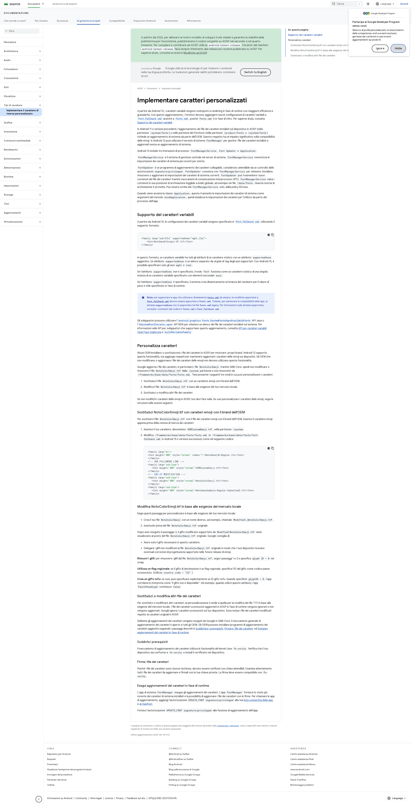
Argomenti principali (88, 20)
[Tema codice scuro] (269, 235)
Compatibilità (117, 20)
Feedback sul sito (136, 798)
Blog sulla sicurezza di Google (184, 769)
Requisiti (51, 759)
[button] (19, 51)
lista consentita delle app (258, 700)
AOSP (140, 88)
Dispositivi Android (145, 20)
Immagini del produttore (59, 774)
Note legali (96, 798)
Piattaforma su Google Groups (184, 774)
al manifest (145, 704)
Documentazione (16, 13)
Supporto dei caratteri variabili (154, 122)
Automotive (171, 20)
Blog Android (175, 764)
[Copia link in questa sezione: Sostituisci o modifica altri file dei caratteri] (204, 596)
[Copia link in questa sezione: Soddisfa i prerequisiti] (171, 642)
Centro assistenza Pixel (302, 759)
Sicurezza (62, 20)
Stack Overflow (298, 779)
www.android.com (299, 769)
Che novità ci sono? (15, 20)
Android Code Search (65, 3)
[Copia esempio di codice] (273, 235)
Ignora (380, 48)
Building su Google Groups (182, 779)
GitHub (50, 784)
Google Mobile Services (302, 774)
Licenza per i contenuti (228, 725)
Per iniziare (41, 20)
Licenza (109, 798)
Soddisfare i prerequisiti (209, 628)
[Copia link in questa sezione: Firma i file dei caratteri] (172, 662)
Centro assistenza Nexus (302, 764)
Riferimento (194, 20)
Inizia (398, 48)
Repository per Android (58, 754)
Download (52, 764)
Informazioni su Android (59, 798)
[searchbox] (21, 31)
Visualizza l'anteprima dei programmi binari (69, 769)
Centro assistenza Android (303, 754)
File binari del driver (57, 779)
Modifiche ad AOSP (195, 53)
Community (81, 798)
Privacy (120, 798)
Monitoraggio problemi (302, 784)
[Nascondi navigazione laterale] (39, 799)
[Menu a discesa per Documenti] (44, 4)
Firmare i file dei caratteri (238, 628)
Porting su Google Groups (182, 784)
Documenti (34, 3)
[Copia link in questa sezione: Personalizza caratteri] (180, 346)
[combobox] (346, 4)
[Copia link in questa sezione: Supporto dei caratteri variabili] (197, 215)
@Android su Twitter (179, 754)
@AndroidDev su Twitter (181, 759)
